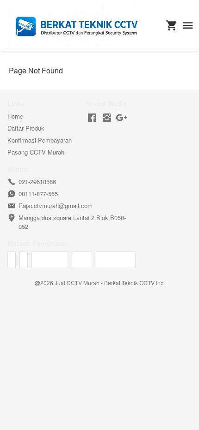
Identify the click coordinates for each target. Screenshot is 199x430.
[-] (92, 118)
